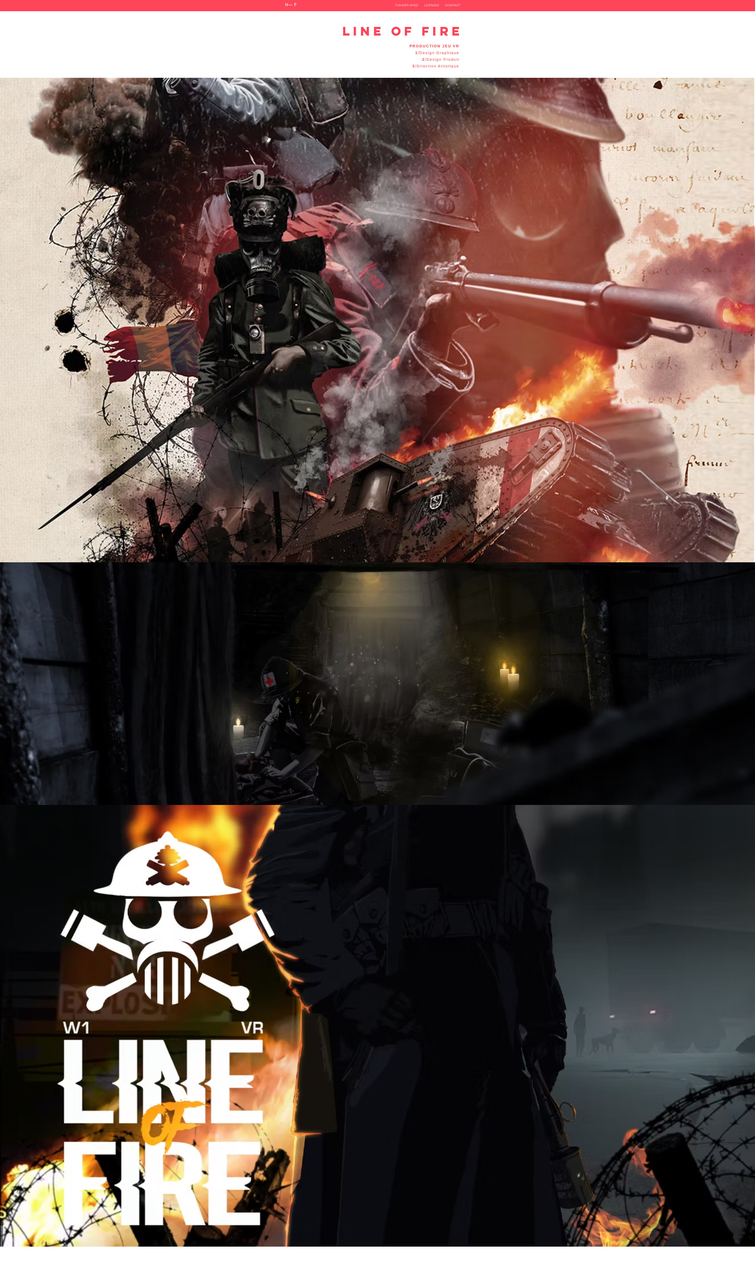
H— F (291, 5)
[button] (431, 5)
